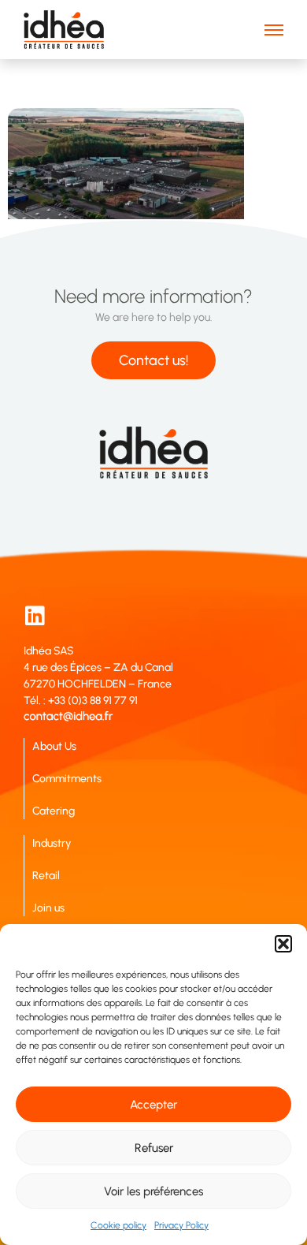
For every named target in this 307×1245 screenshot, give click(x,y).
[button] (283, 944)
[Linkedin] (35, 616)
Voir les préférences (153, 1191)
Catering (53, 811)
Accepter (153, 1105)
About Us (54, 746)
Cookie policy (118, 1225)
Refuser (154, 1148)
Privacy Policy (181, 1225)
